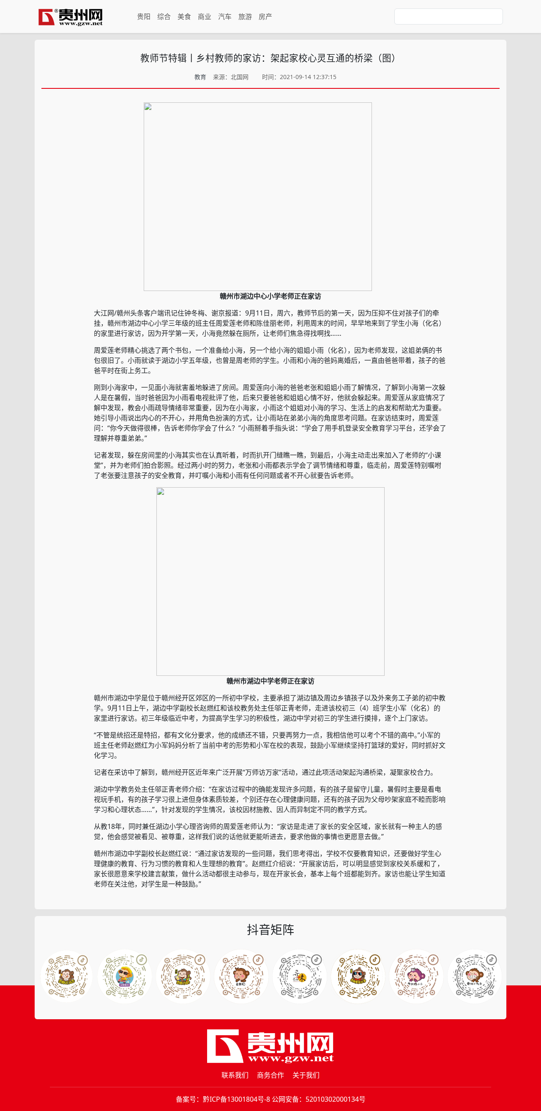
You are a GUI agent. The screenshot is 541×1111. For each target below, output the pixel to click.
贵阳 (143, 16)
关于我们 (306, 1075)
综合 (164, 16)
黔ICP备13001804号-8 (236, 1099)
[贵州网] (71, 16)
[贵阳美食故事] (358, 976)
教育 (200, 77)
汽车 (225, 16)
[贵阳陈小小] (416, 976)
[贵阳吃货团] (66, 976)
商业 (204, 16)
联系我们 (235, 1075)
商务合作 (270, 1075)
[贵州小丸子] (474, 976)
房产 (265, 16)
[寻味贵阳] (299, 976)
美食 (184, 16)
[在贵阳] (241, 976)
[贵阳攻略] (183, 976)
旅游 (245, 16)
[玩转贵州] (125, 976)
